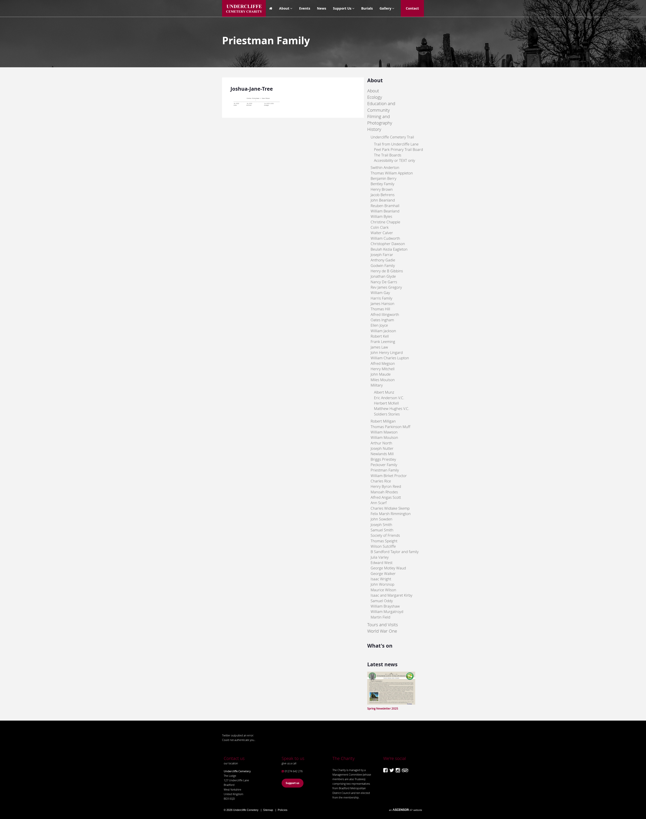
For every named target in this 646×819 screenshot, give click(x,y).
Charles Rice (381, 481)
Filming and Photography (379, 120)
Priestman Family (385, 470)
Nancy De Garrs (384, 281)
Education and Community (381, 107)
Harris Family (381, 298)
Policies (282, 810)
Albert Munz (384, 392)
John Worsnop (382, 584)
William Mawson (384, 432)
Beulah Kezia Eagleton (389, 249)
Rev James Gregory (386, 287)
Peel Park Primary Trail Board (398, 149)
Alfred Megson (383, 363)
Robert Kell (380, 336)
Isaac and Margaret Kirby (391, 595)
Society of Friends (385, 535)
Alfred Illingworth (385, 314)
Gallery (385, 8)
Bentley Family (382, 183)
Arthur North (381, 443)
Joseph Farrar (382, 254)
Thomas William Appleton (392, 173)
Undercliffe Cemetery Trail (392, 137)
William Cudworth (385, 238)
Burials (367, 8)
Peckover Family (384, 464)
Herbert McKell (386, 403)
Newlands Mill (382, 453)
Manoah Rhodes (384, 491)
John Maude (381, 374)
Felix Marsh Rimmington (391, 513)
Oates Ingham (382, 319)
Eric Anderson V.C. (389, 397)
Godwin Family (383, 265)
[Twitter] (391, 770)
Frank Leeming (383, 341)
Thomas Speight (384, 540)
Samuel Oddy (382, 600)
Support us (292, 783)
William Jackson (383, 330)
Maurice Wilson (383, 589)
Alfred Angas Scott (386, 497)
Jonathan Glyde (383, 276)
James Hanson (382, 303)
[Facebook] (385, 770)
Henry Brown (382, 189)
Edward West (381, 562)
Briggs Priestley (383, 459)
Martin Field (380, 617)
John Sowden (381, 519)
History (374, 129)
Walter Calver (382, 232)
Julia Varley (380, 557)
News (321, 8)
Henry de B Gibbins (387, 270)
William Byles (381, 216)
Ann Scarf (379, 502)
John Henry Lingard (387, 352)
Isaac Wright (381, 578)
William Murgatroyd (387, 611)
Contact (412, 8)
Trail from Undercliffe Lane (396, 144)
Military (377, 385)
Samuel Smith (382, 529)
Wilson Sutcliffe (383, 546)
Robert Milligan (383, 421)
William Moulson (384, 437)
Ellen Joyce (379, 325)
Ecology (374, 97)
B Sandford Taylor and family (395, 551)
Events (304, 8)
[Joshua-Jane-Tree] (255, 107)
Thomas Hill (380, 308)
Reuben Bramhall (385, 205)
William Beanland (385, 211)
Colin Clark (380, 227)
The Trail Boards (387, 155)
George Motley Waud (388, 568)
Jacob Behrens (382, 194)
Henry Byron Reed (386, 486)
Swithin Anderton (385, 167)
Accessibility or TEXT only (394, 160)
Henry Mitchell (382, 368)
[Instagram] (398, 770)
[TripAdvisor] (405, 770)
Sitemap (268, 810)
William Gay (380, 292)
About (284, 8)
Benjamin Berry (383, 178)
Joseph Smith (381, 524)
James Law (379, 347)
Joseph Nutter (382, 448)
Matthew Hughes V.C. (391, 408)
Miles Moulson (383, 379)
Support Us (342, 8)
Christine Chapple (385, 222)
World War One (382, 631)
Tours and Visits (382, 625)
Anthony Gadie (383, 260)
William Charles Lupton (390, 357)
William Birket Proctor (389, 475)
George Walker (383, 573)
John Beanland (383, 200)
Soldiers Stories (387, 414)
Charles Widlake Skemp (390, 508)
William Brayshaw (385, 606)
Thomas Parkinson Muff (390, 426)
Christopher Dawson (388, 243)
